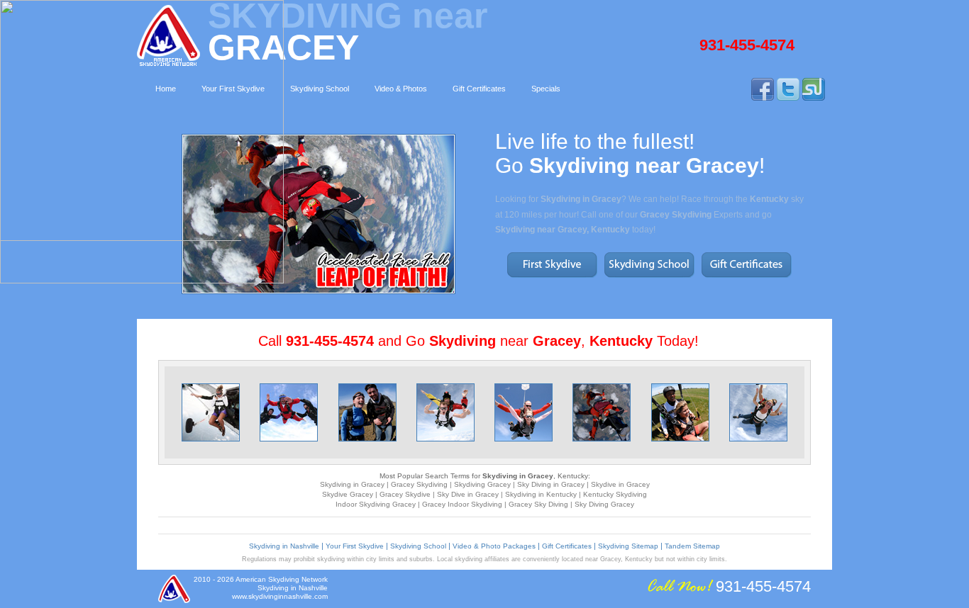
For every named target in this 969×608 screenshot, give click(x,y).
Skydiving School (418, 546)
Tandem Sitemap (692, 546)
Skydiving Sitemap (628, 546)
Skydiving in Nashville (284, 546)
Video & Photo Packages (494, 546)
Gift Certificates (567, 546)
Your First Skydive (355, 546)
